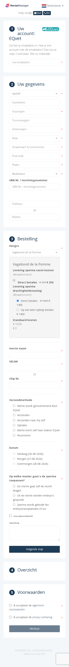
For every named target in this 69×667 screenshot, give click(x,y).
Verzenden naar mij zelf (31, 420)
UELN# (13, 361)
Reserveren (24, 435)
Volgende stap (34, 549)
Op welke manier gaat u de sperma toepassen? (32, 478)
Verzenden (23, 415)
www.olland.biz (34, 654)
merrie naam (17, 348)
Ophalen (22, 425)
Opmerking (14, 523)
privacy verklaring (42, 617)
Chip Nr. (14, 378)
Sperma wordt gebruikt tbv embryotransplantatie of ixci (31, 506)
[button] (52, 5)
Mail (38, 13)
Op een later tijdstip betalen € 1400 (36, 312)
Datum (13, 447)
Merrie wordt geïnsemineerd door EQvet (35, 408)
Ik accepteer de (26, 607)
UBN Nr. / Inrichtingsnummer (28, 180)
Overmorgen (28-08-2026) (32, 463)
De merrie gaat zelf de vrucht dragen (32, 488)
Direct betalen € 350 (35, 282)
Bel (48, 13)
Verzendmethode (20, 400)
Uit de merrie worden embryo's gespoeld (33, 497)
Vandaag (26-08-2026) (30, 454)
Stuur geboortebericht (23, 516)
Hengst (14, 246)
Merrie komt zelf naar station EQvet (38, 430)
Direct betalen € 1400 (33, 303)
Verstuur (35, 628)
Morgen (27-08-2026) (30, 459)
